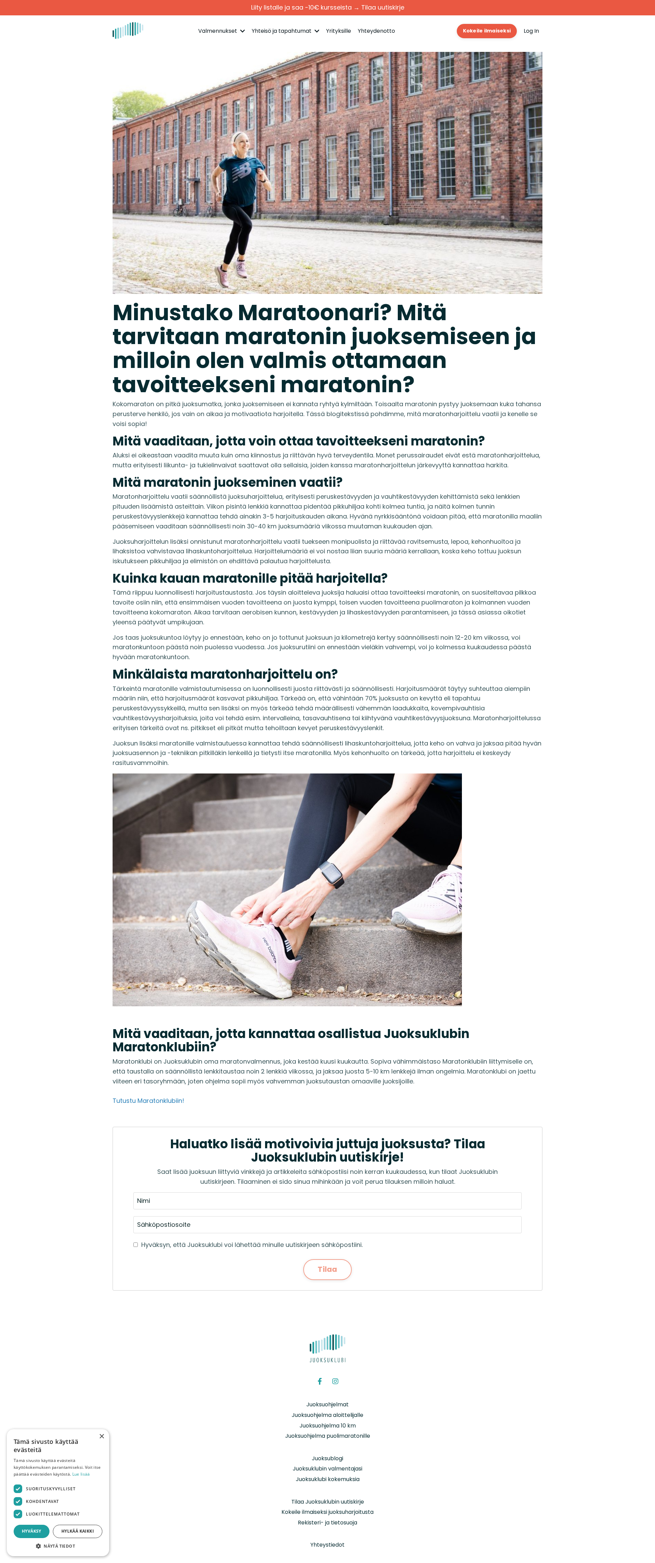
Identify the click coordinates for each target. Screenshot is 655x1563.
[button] (58, 1546)
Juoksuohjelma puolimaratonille (327, 1436)
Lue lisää (81, 1474)
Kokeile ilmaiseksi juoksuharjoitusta (327, 1512)
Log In (531, 31)
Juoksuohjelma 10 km (328, 1426)
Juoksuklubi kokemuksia (328, 1479)
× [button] (101, 1436)
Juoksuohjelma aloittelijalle (327, 1415)
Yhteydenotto (376, 31)
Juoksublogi (327, 1458)
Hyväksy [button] (31, 1531)
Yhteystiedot (327, 1545)
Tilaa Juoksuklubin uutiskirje (327, 1502)
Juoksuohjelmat (327, 1404)
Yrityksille (338, 31)
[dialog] (58, 1492)
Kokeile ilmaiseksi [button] (487, 30)
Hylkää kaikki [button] (77, 1531)
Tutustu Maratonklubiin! (148, 1100)
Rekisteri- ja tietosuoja (327, 1522)
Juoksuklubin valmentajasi (327, 1469)
